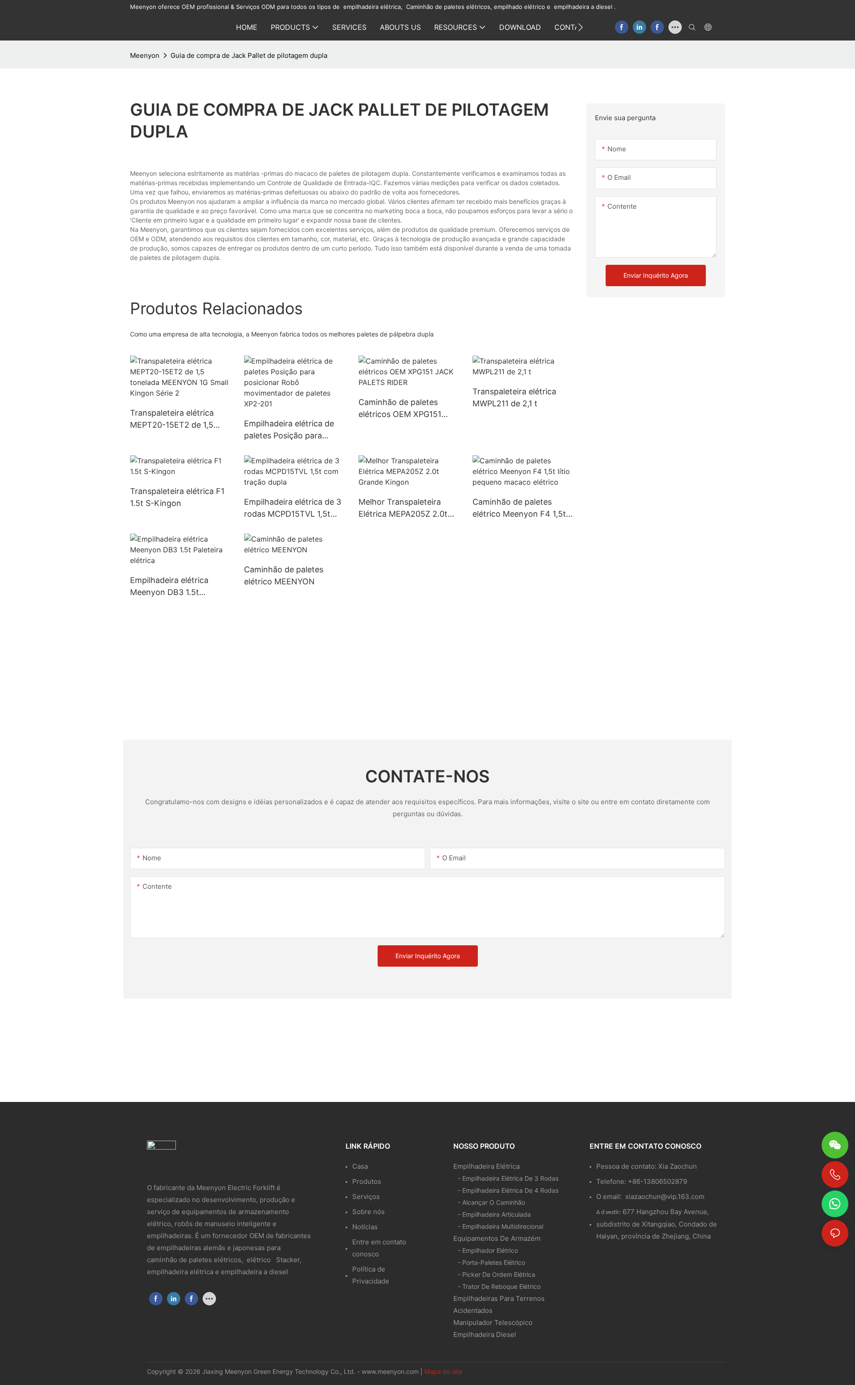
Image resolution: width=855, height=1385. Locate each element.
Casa (360, 1166)
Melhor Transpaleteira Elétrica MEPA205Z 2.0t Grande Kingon (403, 508)
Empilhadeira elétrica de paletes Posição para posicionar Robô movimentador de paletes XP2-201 (292, 430)
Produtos (366, 1181)
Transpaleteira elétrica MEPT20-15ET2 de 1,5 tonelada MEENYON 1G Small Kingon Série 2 (173, 419)
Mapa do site (443, 1371)
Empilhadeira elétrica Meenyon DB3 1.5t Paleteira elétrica (169, 586)
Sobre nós (368, 1211)
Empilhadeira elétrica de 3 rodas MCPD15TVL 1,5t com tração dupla (292, 508)
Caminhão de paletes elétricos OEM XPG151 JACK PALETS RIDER (399, 408)
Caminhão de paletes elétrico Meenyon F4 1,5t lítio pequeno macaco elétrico (519, 508)
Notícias (365, 1227)
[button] (580, 27)
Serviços (366, 1196)
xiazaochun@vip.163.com (664, 1196)
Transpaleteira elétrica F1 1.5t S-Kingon (177, 497)
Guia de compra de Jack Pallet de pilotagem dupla (249, 55)
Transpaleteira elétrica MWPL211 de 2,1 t (514, 397)
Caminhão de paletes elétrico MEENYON (283, 575)
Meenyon (144, 55)
